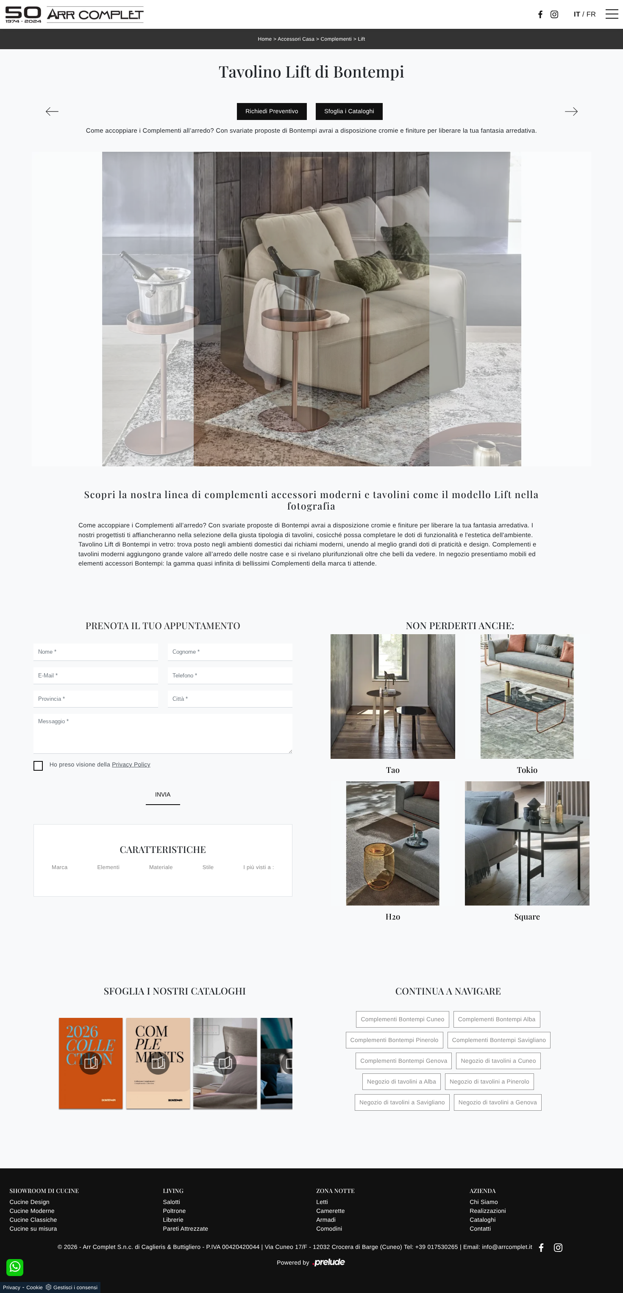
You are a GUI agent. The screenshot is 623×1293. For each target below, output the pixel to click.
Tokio (527, 770)
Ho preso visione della (100, 764)
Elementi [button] (108, 867)
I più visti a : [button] (258, 867)
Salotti (171, 1201)
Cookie (34, 1287)
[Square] (527, 843)
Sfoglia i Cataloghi (349, 111)
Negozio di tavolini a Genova (498, 1102)
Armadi (326, 1219)
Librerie (173, 1219)
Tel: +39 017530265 (432, 1246)
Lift (361, 39)
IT (577, 14)
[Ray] (52, 111)
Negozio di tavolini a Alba (401, 1081)
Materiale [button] (161, 867)
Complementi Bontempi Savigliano (499, 1040)
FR (591, 14)
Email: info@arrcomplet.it (498, 1246)
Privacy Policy (131, 764)
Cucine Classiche (33, 1219)
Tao (393, 770)
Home (265, 39)
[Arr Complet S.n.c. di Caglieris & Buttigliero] (75, 14)
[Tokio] (527, 696)
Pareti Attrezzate (185, 1228)
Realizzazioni (488, 1210)
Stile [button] (208, 867)
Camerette (330, 1210)
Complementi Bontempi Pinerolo (394, 1040)
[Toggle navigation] (612, 14)
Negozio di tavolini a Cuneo (498, 1060)
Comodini (329, 1228)
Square (527, 917)
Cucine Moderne (32, 1210)
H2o (393, 917)
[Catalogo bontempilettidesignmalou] (225, 1063)
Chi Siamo (484, 1201)
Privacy (11, 1287)
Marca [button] (59, 867)
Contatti (480, 1228)
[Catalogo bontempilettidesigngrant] (158, 1063)
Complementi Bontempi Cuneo (402, 1019)
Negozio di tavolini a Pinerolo (489, 1081)
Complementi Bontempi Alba (497, 1019)
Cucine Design (30, 1201)
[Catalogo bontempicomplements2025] (90, 1063)
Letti (322, 1201)
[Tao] (393, 696)
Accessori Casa (296, 39)
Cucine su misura (33, 1228)
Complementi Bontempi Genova (403, 1060)
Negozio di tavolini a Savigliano (402, 1102)
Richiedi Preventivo (271, 111)
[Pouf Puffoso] (571, 111)
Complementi (336, 39)
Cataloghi (482, 1219)
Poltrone (174, 1210)
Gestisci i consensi (75, 1287)
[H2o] (393, 843)
